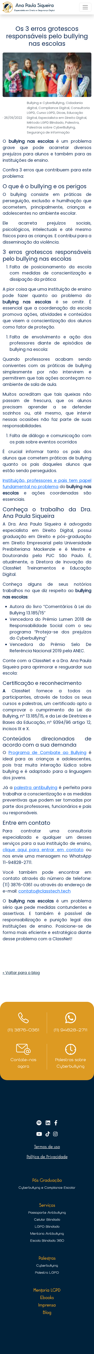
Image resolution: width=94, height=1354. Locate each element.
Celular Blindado (47, 1219)
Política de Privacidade (47, 1157)
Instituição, (14, 481)
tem (73, 481)
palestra (23, 788)
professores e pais (47, 481)
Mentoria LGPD (47, 1290)
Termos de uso (47, 1147)
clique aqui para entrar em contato (43, 850)
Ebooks (47, 1297)
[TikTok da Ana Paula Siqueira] (48, 1134)
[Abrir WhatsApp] (83, 1343)
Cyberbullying (47, 1265)
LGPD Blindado (47, 1226)
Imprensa (47, 1305)
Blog (47, 1312)
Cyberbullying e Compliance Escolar (47, 1187)
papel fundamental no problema (47, 484)
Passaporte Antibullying (47, 1212)
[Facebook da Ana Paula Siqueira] (55, 1123)
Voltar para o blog (21, 972)
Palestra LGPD (47, 1272)
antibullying (45, 788)
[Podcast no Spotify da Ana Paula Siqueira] (40, 1123)
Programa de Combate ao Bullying (47, 753)
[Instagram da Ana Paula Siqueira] (55, 1134)
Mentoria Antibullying (47, 1233)
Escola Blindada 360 (47, 1240)
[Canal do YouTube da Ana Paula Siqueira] (39, 1134)
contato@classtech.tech (44, 891)
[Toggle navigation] (85, 7)
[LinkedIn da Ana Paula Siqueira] (48, 1123)
